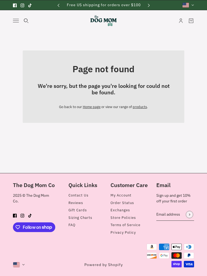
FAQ (71, 225)
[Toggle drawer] (16, 20)
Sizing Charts (80, 217)
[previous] (58, 5)
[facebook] (15, 5)
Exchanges (120, 210)
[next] (149, 5)
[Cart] (191, 21)
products (140, 107)
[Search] (26, 21)
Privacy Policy (123, 232)
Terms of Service (125, 225)
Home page (92, 107)
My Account (121, 195)
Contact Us (78, 195)
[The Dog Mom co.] (103, 21)
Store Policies (123, 217)
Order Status (122, 203)
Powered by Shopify (103, 264)
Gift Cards (77, 210)
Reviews (75, 203)
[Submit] (189, 214)
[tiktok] (30, 5)
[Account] (181, 21)
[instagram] (22, 5)
